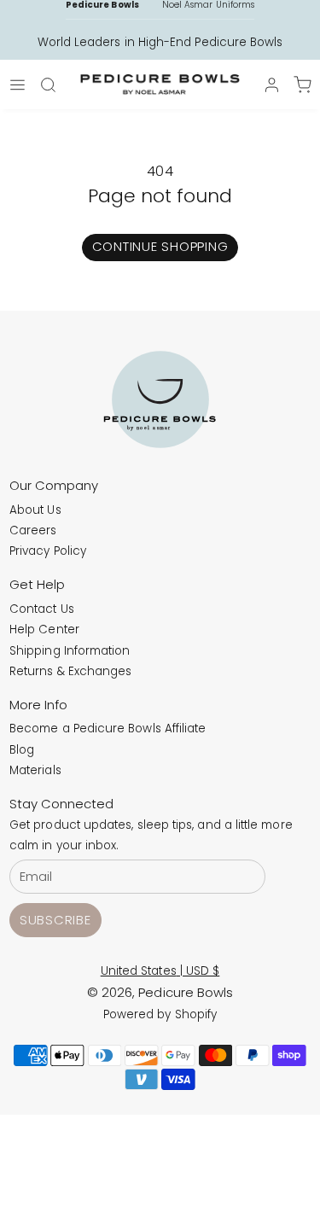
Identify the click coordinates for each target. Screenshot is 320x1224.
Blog (21, 750)
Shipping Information (70, 651)
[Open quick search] (48, 84)
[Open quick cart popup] (302, 84)
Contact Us (41, 609)
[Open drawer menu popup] (18, 84)
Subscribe (55, 920)
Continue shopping (160, 246)
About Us (35, 510)
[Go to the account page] (272, 85)
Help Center (44, 629)
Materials (35, 770)
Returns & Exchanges (70, 671)
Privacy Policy (47, 551)
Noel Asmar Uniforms (208, 5)
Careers (33, 530)
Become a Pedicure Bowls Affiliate (107, 728)
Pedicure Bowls (102, 5)
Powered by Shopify (160, 1014)
